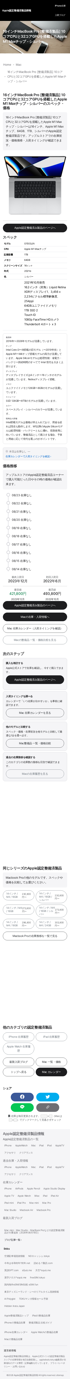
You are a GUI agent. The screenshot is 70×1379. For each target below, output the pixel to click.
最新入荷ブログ (18, 1062)
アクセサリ (10, 1153)
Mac (33, 1145)
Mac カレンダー (51, 1072)
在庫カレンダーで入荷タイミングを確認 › (28, 456)
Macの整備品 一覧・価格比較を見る (35, 640)
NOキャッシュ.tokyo (39, 1256)
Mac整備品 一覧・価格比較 (35, 743)
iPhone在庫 (60, 5)
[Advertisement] (35, 823)
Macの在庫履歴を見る (35, 773)
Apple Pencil (33, 1188)
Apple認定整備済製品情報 (23, 1134)
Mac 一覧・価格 (51, 1062)
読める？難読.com (43, 1263)
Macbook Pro (44, 1210)
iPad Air (55, 1196)
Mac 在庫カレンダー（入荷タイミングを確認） (35, 628)
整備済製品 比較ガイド (40, 1322)
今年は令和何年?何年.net (17, 1263)
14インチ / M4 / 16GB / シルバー (51, 896)
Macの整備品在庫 (13, 1339)
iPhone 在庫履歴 (18, 1036)
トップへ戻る (19, 1072)
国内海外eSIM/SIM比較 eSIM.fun (21, 1284)
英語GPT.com (11, 1270)
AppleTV (59, 1145)
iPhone (8, 1145)
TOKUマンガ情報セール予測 (33, 1299)
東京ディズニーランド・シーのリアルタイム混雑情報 (31, 1292)
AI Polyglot (9, 1299)
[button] (22, 1097)
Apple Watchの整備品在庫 (44, 1332)
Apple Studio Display (54, 1188)
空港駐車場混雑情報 (14, 1256)
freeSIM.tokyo (37, 1277)
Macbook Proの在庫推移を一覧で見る (35, 936)
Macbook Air (26, 1210)
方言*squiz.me (43, 1270)
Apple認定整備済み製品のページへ (35, 227)
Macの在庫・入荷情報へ (35, 617)
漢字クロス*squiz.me (15, 1277)
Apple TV (9, 1196)
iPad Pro (21, 1203)
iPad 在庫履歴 (51, 1036)
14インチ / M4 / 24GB (51, 924)
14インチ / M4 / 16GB (18, 895)
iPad (41, 1145)
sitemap (60, 1375)
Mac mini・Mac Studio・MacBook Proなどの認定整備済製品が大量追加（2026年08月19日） (34, 1231)
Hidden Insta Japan (14, 1306)
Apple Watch (24, 1196)
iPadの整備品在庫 (41, 1315)
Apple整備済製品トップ (16, 1315)
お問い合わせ (19, 1366)
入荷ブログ (60, 15)
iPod (49, 1145)
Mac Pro (46, 1203)
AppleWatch (21, 1145)
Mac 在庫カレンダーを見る (35, 712)
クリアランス (26, 1153)
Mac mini (34, 1203)
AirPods (19, 1188)
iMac (36, 1196)
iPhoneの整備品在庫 (14, 1322)
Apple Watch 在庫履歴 (19, 1048)
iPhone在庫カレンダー (15, 1332)
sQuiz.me (27, 1270)
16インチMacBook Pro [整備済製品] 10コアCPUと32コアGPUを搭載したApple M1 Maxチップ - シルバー (35, 36)
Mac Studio (10, 1210)
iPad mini (9, 1203)
